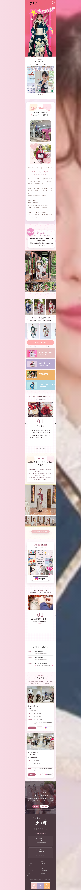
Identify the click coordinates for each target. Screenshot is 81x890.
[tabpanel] (40, 79)
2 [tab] (40, 94)
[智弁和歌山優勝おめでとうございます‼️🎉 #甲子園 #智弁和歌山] (32, 562)
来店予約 (36, 806)
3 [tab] (42, 94)
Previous (26, 423)
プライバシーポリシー (31, 875)
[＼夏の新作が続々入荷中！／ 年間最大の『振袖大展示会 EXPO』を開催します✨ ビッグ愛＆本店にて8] (49, 562)
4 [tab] (40, 448)
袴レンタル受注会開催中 (41, 663)
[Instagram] (40, 578)
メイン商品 (43, 863)
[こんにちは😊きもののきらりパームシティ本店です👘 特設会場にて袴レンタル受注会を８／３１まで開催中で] (49, 554)
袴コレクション (44, 866)
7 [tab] (44, 448)
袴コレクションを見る (40, 531)
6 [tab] (43, 448)
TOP (28, 861)
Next (55, 423)
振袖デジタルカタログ (31, 866)
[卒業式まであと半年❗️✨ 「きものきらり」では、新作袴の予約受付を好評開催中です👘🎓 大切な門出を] (32, 554)
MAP (40, 727)
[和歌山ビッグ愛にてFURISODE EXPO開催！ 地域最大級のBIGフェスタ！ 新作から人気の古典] (49, 570)
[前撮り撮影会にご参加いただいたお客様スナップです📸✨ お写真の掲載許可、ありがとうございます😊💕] (40, 554)
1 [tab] (38, 94)
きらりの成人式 (30, 870)
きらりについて (44, 861)
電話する (32, 727)
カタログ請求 (44, 870)
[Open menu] (53, 2)
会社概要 (43, 873)
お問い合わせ (44, 806)
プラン (28, 868)
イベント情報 (29, 863)
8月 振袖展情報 (39, 657)
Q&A (42, 868)
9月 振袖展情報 (39, 651)
